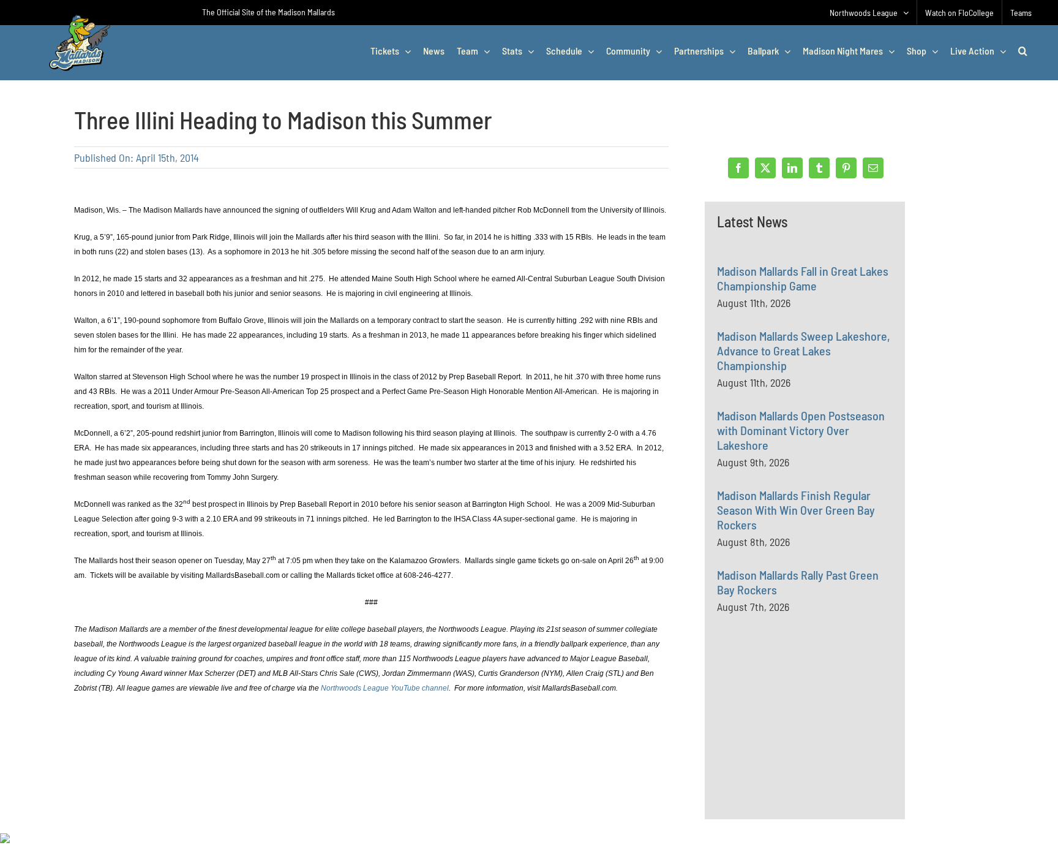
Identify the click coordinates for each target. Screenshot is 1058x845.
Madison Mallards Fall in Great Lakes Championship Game (802, 278)
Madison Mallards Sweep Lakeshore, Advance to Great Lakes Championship (803, 350)
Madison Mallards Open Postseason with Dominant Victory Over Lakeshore (801, 430)
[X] (765, 167)
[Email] (873, 167)
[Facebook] (738, 167)
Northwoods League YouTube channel (385, 688)
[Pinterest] (846, 167)
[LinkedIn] (792, 167)
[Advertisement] (809, 742)
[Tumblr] (819, 167)
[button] (1022, 51)
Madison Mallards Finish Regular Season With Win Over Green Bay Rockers (796, 510)
